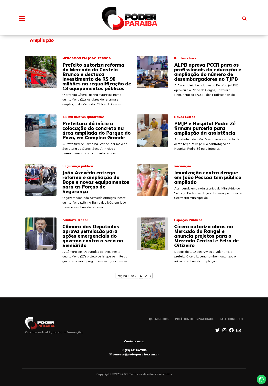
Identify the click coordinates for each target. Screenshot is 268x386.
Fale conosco (231, 319)
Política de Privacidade (194, 319)
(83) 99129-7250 (135, 350)
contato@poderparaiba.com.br (136, 354)
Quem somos (159, 319)
